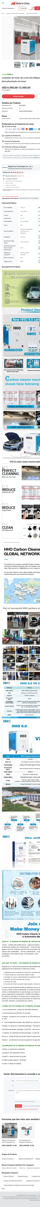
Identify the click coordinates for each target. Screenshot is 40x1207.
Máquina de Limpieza (32, 13)
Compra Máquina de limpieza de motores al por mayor (18, 1185)
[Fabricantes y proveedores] (20, 3)
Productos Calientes (7, 1159)
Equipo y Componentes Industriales (15, 13)
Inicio (3, 13)
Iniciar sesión (6, 190)
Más (3, 1188)
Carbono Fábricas (8, 1176)
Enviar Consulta (18, 96)
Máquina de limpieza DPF (26, 1159)
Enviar (18, 1106)
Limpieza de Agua (23, 1176)
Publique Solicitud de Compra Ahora (26, 1109)
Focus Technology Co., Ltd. (32, 1195)
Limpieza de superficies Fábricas (12, 1181)
